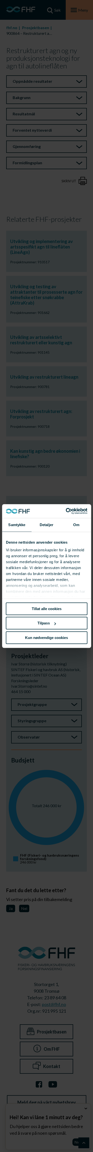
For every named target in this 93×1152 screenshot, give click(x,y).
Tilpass (43, 623)
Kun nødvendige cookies (46, 638)
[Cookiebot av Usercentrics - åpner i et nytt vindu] (66, 511)
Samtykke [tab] (16, 525)
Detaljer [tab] (46, 525)
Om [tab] (76, 525)
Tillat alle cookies (47, 609)
